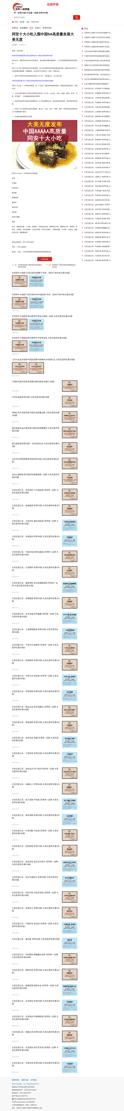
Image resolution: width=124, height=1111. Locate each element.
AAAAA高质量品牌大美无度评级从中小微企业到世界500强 (32, 55)
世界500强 (35, 22)
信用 (27, 22)
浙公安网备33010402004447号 (25, 1099)
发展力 (38, 28)
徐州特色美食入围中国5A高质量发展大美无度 (30, 266)
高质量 (22, 22)
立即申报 (44, 259)
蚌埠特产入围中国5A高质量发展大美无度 (64, 266)
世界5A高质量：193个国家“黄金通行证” (25, 1084)
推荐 (31, 28)
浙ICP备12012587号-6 (20, 1096)
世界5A (15, 28)
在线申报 (53, 4)
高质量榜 (24, 28)
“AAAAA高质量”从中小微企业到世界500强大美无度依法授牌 (32, 81)
